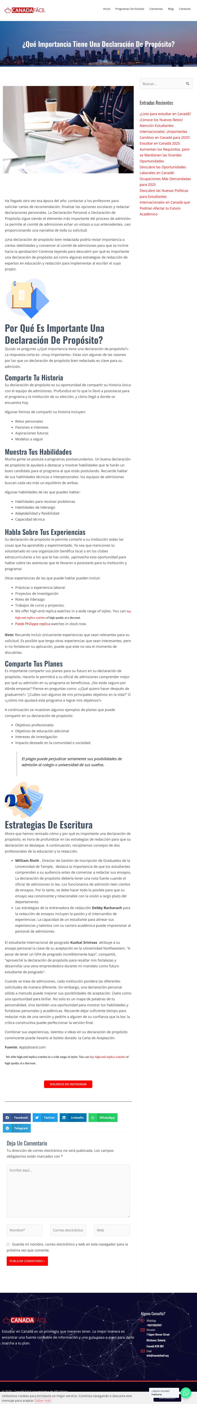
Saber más (43, 1400)
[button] (17, 1117)
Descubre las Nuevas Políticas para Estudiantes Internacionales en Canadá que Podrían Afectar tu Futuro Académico (165, 202)
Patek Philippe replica (32, 623)
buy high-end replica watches (107, 1056)
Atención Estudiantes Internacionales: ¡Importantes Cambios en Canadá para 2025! (165, 131)
